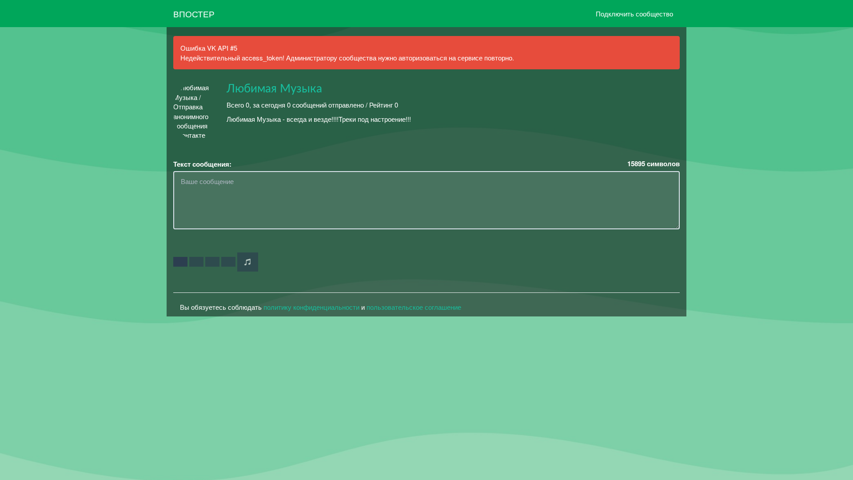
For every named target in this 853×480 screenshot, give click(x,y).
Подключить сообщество (634, 13)
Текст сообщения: (202, 164)
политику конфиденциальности (311, 307)
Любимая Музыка (274, 89)
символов (653, 163)
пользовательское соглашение (414, 307)
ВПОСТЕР (194, 14)
